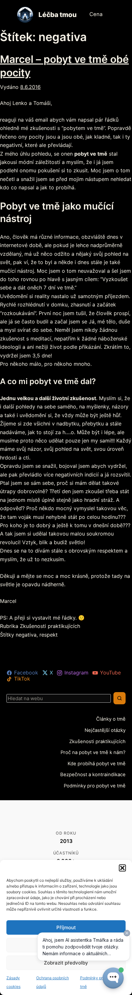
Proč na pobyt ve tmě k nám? (95, 752)
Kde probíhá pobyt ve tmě (98, 763)
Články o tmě (112, 719)
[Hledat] (119, 698)
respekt (48, 634)
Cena (95, 14)
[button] (122, 868)
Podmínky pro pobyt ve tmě (96, 785)
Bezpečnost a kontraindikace (95, 774)
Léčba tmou (57, 15)
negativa (26, 634)
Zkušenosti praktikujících (50, 626)
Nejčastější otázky (106, 730)
